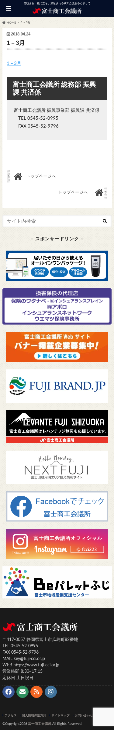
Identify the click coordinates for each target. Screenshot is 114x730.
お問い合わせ (84, 715)
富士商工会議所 (39, 723)
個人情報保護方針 (34, 715)
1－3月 (14, 63)
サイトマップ (60, 715)
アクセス (11, 715)
